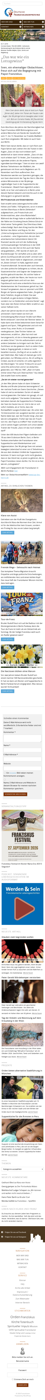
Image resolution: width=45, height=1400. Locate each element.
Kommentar (10, 732)
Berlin (9, 78)
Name (7, 745)
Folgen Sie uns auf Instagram (15, 1237)
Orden (15, 1316)
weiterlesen (33, 1112)
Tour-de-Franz (8, 619)
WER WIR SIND (7, 22)
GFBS (11, 1329)
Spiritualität (19, 1330)
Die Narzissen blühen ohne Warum (18, 671)
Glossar (22, 1280)
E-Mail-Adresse (11, 754)
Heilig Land (20, 1333)
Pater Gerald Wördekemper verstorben (21, 977)
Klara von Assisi (9, 515)
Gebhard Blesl (8, 1182)
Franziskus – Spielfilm (26, 1201)
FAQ (22, 1284)
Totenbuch (27, 1322)
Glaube (12, 1333)
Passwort (22, 1370)
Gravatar (13, 773)
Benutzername (22, 1361)
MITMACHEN (28, 27)
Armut (3, 78)
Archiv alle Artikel (22, 1288)
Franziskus (28, 1317)
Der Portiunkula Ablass (27, 1186)
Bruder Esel (25, 1197)
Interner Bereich (22, 1302)
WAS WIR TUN (29, 22)
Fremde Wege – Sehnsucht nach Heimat (20, 567)
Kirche (15, 1322)
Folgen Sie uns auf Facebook (15, 1232)
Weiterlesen (28, 973)
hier (16, 471)
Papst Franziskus (19, 78)
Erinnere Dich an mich (24, 1379)
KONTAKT (5, 27)
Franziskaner (22, 12)
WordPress (27, 1396)
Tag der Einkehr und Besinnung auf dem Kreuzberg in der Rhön (21, 1019)
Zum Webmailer (22, 1298)
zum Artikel (7, 533)
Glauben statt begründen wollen (17, 937)
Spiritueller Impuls (18, 1326)
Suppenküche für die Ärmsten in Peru (20, 1116)
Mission (34, 1326)
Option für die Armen (9, 81)
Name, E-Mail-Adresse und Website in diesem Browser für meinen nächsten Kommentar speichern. (20, 785)
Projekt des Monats (20, 1336)
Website (7, 763)
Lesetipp (28, 1333)
